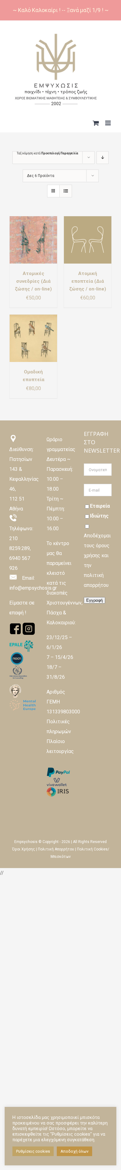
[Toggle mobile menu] (108, 123)
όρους (103, 545)
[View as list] (66, 191)
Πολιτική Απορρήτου (56, 849)
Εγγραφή (94, 600)
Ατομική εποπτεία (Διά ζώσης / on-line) (87, 281)
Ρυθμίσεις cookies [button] (33, 1151)
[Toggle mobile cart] (96, 123)
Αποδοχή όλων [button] (74, 1151)
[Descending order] (102, 157)
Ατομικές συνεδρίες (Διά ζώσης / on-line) (33, 281)
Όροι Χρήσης (23, 849)
